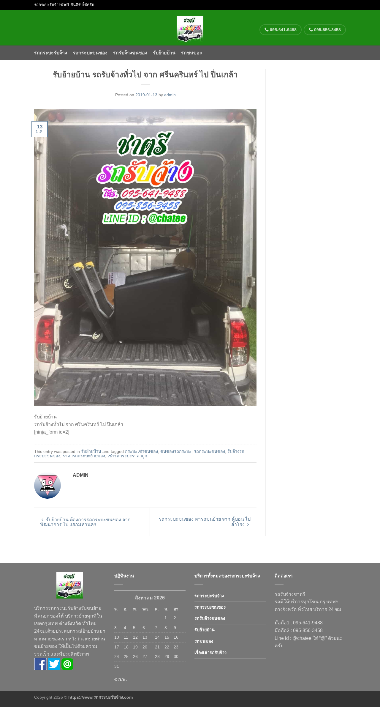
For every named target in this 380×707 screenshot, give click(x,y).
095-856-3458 (327, 29)
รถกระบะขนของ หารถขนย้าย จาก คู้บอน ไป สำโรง (205, 522)
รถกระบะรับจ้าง (50, 52)
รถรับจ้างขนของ (130, 52)
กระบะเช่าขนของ (141, 451)
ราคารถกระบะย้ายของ (84, 456)
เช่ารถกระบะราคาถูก (127, 456)
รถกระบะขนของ (90, 52)
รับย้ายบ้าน (164, 52)
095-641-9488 (283, 29)
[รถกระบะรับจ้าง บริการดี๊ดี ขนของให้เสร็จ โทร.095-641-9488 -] (190, 27)
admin (170, 94)
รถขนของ (191, 52)
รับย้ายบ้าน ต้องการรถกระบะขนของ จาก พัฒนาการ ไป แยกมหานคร (85, 522)
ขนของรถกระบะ (175, 451)
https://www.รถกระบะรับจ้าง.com (100, 697)
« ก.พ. (120, 679)
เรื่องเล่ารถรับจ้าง (210, 652)
